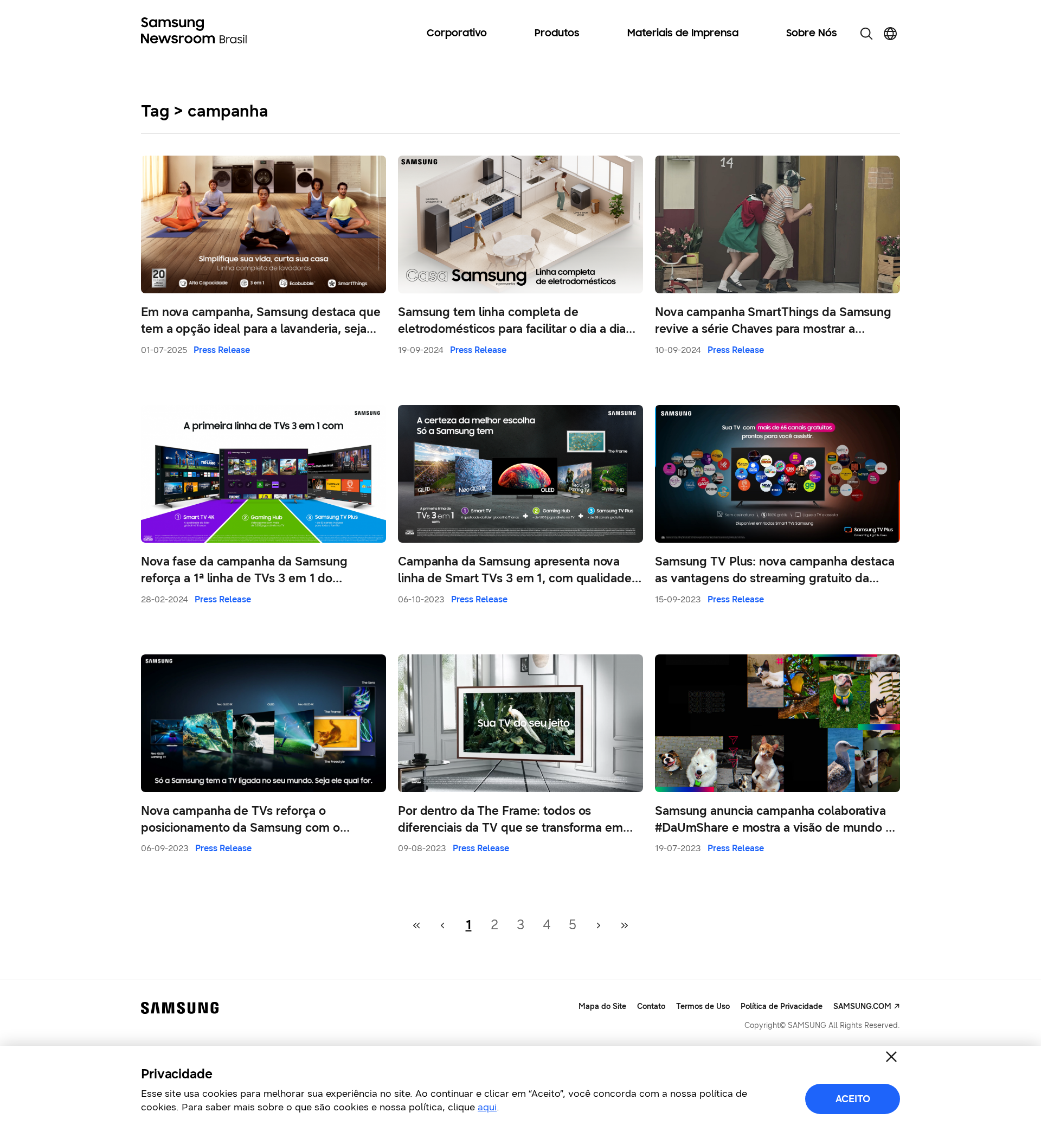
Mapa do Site (602, 1006)
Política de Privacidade (781, 1006)
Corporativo (457, 33)
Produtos (557, 33)
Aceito (853, 1099)
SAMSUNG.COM (862, 1006)
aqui (487, 1107)
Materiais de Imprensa (682, 33)
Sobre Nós (811, 33)
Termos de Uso (703, 1006)
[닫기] (891, 1056)
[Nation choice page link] (890, 33)
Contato (651, 1006)
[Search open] (866, 33)
